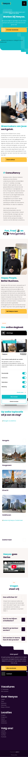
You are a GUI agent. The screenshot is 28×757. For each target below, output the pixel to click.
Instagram (3, 733)
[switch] (24, 378)
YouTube (3, 734)
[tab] (14, 597)
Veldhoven (4, 721)
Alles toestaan (14, 396)
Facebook (3, 736)
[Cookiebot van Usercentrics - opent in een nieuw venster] (20, 354)
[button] (14, 597)
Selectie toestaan (14, 401)
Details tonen (20, 392)
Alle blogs (9, 333)
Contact (9, 674)
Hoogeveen (4, 717)
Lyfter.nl (17, 752)
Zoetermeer (4, 723)
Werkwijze (3, 703)
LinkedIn (3, 731)
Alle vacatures (11, 668)
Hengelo (3, 715)
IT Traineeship (4, 689)
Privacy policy (14, 754)
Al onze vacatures (12, 30)
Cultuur (3, 699)
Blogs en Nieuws (5, 707)
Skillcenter (3, 705)
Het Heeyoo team (12, 311)
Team (2, 701)
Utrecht (3, 719)
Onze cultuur (10, 159)
